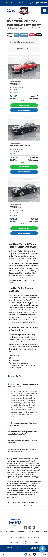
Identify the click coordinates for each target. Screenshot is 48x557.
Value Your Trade (24, 110)
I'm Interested (24, 105)
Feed (44, 554)
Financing (21, 531)
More (22, 101)
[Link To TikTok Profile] (34, 527)
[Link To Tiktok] (34, 556)
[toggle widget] (42, 548)
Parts (38, 531)
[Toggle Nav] (44, 10)
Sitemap (17, 542)
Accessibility (37, 542)
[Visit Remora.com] (36, 548)
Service (30, 531)
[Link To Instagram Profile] (30, 527)
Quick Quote (10, 531)
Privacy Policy (25, 542)
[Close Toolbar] (3, 554)
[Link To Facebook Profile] (26, 527)
